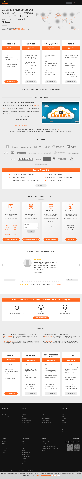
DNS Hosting (16, 3)
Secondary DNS (45, 411)
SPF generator (25, 460)
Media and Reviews (6, 449)
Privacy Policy (14, 471)
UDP (15, 227)
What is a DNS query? (49, 341)
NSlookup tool (25, 464)
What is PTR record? (7, 336)
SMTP (15, 232)
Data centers (5, 447)
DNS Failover (25, 415)
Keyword (15, 225)
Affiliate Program (46, 441)
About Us (4, 441)
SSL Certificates (25, 422)
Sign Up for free (11, 81)
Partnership (57, 3)
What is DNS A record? (8, 333)
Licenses (42, 471)
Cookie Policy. (39, 475)
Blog (23, 441)
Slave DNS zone (48, 336)
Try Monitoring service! (11, 239)
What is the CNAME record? (9, 341)
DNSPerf (60, 129)
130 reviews (58, 284)
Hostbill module (25, 454)
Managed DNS (25, 416)
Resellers (44, 443)
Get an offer (41, 185)
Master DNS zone (48, 333)
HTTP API (24, 450)
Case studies (25, 445)
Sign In (69, 3)
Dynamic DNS (19, 28)
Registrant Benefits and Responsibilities (51, 448)
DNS (7, 223)
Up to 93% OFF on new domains (31, 239)
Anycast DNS (14, 29)
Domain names (45, 420)
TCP (15, 230)
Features (24, 447)
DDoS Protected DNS (22, 29)
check (31, 231)
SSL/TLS (7, 230)
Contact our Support (41, 317)
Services (27, 3)
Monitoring (36, 3)
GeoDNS (4, 31)
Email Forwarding (46, 418)
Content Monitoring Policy (32, 471)
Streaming (7, 234)
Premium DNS (5, 411)
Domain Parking (25, 424)
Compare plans (31, 81)
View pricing (71, 239)
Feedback (4, 450)
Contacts (4, 445)
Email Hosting (45, 426)
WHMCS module (26, 452)
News (3, 443)
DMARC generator (26, 462)
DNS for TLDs (45, 424)
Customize (55, 475)
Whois (43, 450)
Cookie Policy (22, 471)
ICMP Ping (15, 223)
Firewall (7, 232)
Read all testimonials (72, 279)
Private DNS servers (46, 422)
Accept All (47, 475)
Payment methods (26, 456)
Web (7, 225)
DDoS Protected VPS (26, 426)
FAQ (23, 449)
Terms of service (5, 471)
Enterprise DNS (5, 416)
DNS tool (24, 458)
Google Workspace (26, 420)
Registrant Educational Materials (49, 446)
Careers (3, 452)
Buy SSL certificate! (51, 239)
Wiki (23, 443)
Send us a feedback (10, 279)
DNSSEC (44, 413)
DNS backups (45, 415)
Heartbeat (7, 227)
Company (47, 3)
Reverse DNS (25, 413)
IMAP (15, 234)
